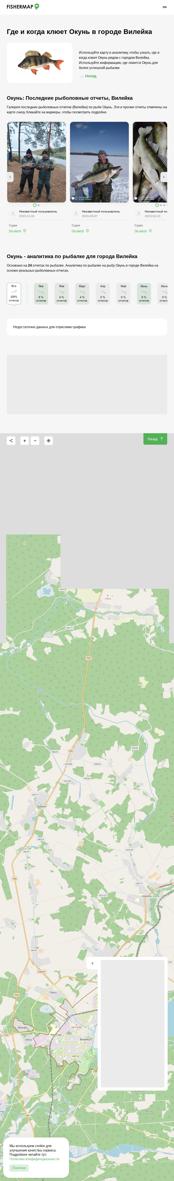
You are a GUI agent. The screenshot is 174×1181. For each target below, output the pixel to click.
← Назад (88, 76)
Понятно (19, 1168)
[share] (11, 440)
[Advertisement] (87, 384)
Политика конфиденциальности (34, 1159)
